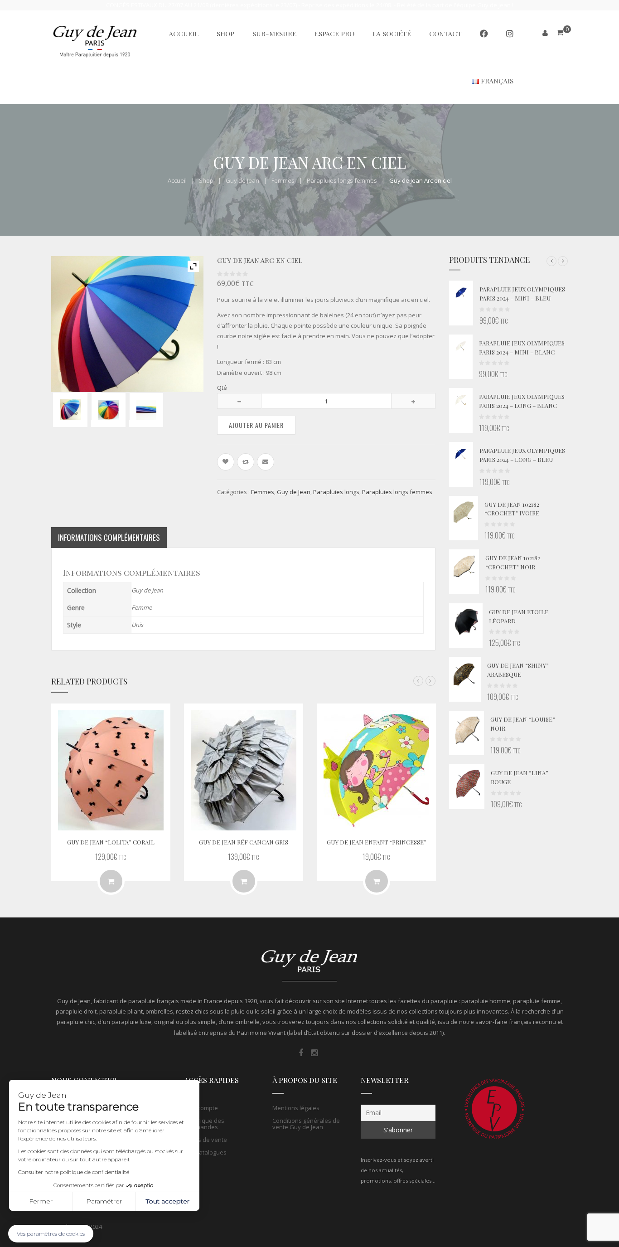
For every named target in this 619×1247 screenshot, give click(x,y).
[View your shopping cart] (560, 32)
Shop (206, 180)
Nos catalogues (205, 1152)
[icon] (301, 1053)
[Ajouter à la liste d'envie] (225, 462)
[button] (551, 261)
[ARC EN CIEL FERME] (146, 410)
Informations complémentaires (109, 537)
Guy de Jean (242, 180)
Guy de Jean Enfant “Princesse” (376, 842)
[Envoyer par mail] (265, 462)
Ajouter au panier (256, 425)
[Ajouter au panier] (111, 881)
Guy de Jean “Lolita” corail (111, 842)
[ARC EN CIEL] (70, 410)
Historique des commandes (204, 1123)
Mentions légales (295, 1108)
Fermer (41, 1201)
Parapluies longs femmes (342, 180)
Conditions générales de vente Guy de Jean (306, 1123)
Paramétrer (104, 1201)
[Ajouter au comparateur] (245, 462)
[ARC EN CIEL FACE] (108, 410)
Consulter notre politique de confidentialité (73, 1172)
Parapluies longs (336, 492)
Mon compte (201, 1108)
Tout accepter (167, 1201)
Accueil (177, 180)
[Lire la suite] (243, 881)
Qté (222, 387)
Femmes (283, 180)
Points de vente (205, 1139)
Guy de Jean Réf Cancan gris (243, 842)
